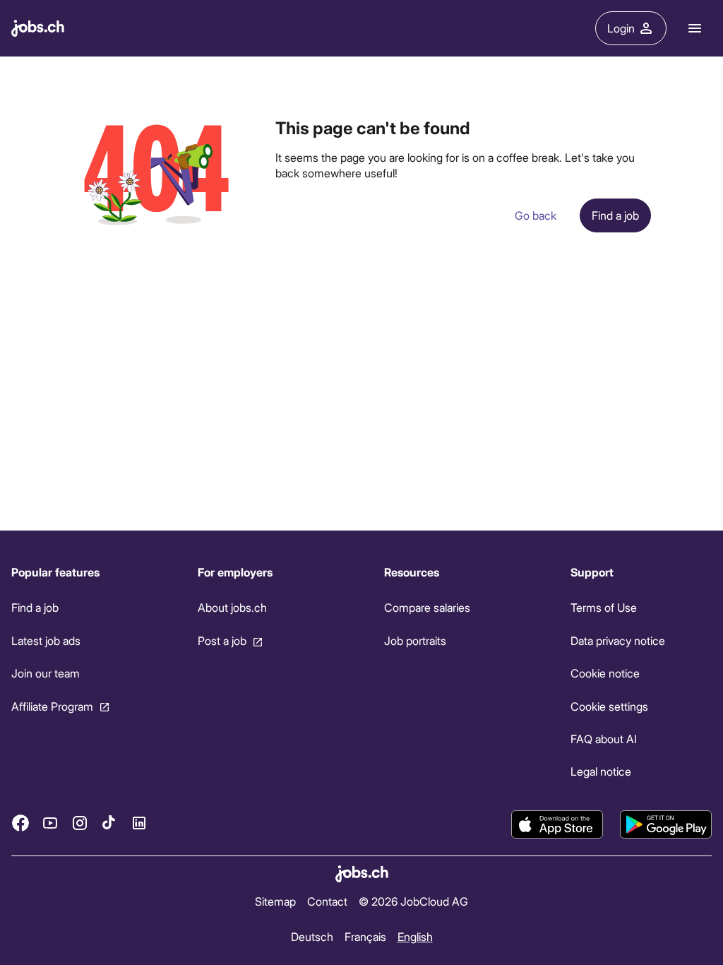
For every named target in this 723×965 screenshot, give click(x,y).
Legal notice (600, 771)
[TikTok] (109, 823)
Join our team (45, 673)
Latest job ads (45, 639)
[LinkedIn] (139, 823)
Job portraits (415, 639)
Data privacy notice (617, 639)
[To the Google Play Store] (666, 824)
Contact (327, 901)
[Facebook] (20, 823)
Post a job (222, 639)
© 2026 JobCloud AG (413, 901)
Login (621, 28)
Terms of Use (603, 607)
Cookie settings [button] (609, 705)
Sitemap (275, 901)
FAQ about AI (603, 738)
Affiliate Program (52, 705)
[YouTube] (50, 823)
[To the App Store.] (557, 824)
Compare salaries (427, 607)
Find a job (35, 607)
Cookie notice (605, 673)
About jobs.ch (232, 607)
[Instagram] (80, 823)
